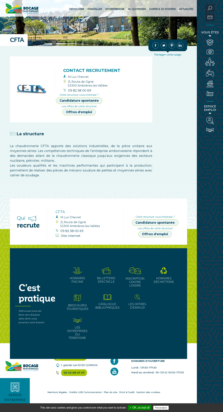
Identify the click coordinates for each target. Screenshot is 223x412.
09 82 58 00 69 (79, 90)
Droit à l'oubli (126, 392)
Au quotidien (137, 9)
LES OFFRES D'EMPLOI (137, 306)
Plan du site (110, 392)
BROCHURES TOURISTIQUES (77, 307)
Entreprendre (114, 9)
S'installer (94, 9)
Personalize (161, 407)
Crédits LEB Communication (85, 392)
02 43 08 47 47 (74, 372)
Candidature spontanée (79, 101)
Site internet (70, 236)
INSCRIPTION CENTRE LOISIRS (134, 282)
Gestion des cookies (148, 392)
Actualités (186, 9)
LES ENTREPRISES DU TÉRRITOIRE (77, 333)
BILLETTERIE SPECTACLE (106, 280)
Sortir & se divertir (162, 9)
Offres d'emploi (79, 112)
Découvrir (76, 9)
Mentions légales (57, 392)
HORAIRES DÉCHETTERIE (163, 280)
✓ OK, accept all (139, 407)
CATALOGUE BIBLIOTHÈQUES (107, 306)
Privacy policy (177, 407)
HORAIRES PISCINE (77, 280)
